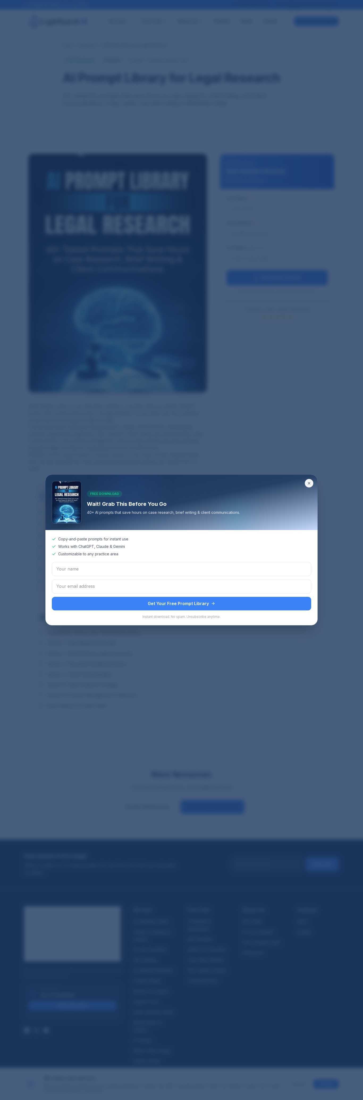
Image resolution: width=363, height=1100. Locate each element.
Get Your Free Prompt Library (178, 603)
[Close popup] (309, 483)
